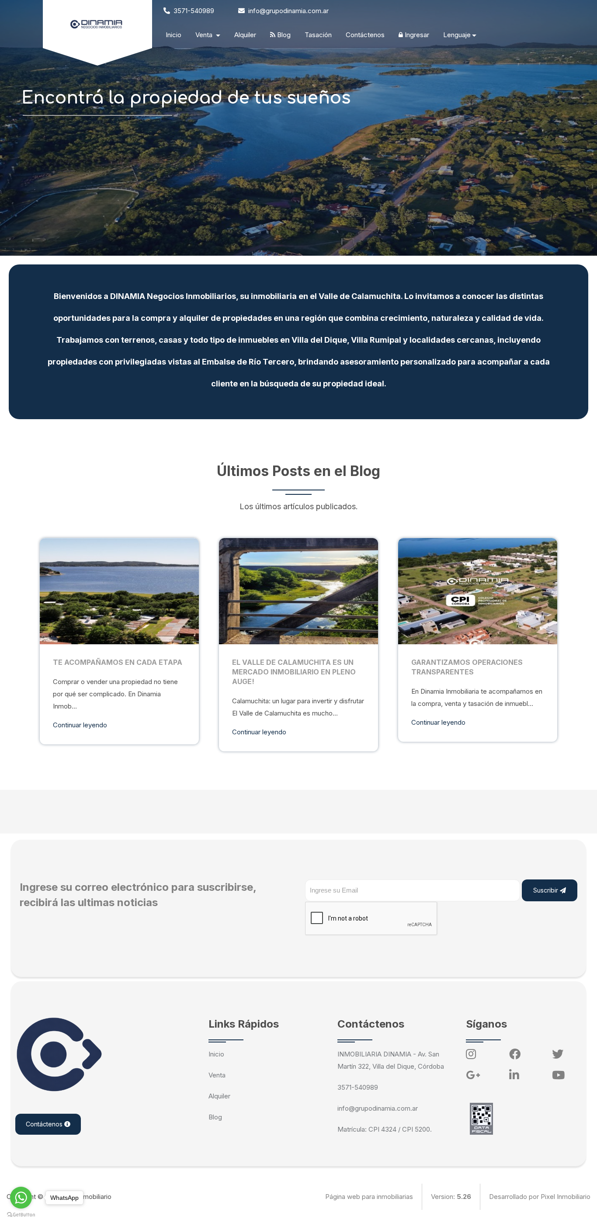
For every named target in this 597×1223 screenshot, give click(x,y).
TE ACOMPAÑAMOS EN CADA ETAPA (117, 662)
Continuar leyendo (80, 725)
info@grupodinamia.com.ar (287, 11)
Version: (451, 1196)
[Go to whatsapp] (21, 1198)
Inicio (173, 35)
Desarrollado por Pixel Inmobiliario (539, 1196)
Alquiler (245, 35)
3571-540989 (193, 11)
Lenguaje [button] (457, 35)
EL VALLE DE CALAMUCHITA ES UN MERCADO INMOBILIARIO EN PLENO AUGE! (294, 672)
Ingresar (416, 35)
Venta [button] (204, 35)
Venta (217, 1075)
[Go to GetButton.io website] (21, 1214)
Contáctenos (365, 35)
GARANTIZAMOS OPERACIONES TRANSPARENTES (467, 667)
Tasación (318, 35)
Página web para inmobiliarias (369, 1196)
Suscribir (546, 890)
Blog (283, 35)
